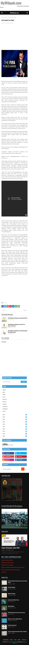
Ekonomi (5, 399)
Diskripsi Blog (6, 639)
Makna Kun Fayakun (11, 593)
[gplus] (8, 456)
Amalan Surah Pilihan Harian (13, 600)
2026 (15, 414)
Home (2, 17)
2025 (15, 417)
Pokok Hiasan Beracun (12, 625)
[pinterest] (21, 456)
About (19, 639)
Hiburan (4, 401)
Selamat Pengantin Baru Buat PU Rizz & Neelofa (17, 631)
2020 (15, 429)
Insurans (4, 404)
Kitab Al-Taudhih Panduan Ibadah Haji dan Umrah (12, 567)
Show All (4, 572)
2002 (14, 436)
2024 (15, 419)
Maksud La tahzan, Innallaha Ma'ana (15, 619)
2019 (15, 431)
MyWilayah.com (14, 13)
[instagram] (8, 460)
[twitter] (21, 453)
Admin (4, 23)
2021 (15, 426)
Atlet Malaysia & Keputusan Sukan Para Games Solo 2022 (16, 325)
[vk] (21, 460)
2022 (15, 424)
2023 (15, 421)
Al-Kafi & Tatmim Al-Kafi (7, 560)
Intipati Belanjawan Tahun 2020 (10, 548)
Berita (4, 394)
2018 (14, 433)
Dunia (4, 397)
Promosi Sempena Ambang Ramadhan (10, 569)
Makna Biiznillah (11, 606)
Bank (4, 392)
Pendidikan (5, 408)
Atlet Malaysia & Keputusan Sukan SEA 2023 (17, 318)
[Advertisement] (14, 36)
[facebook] (8, 453)
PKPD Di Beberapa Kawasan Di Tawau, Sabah (16, 612)
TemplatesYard (13, 641)
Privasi (11, 639)
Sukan (6, 17)
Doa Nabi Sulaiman (11, 587)
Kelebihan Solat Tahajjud (7, 565)
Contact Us (24, 639)
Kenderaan (5, 406)
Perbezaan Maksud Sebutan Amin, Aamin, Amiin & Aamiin (17, 581)
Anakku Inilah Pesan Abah (7, 562)
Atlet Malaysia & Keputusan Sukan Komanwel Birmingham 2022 (17, 331)
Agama (4, 389)
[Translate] (22, 469)
